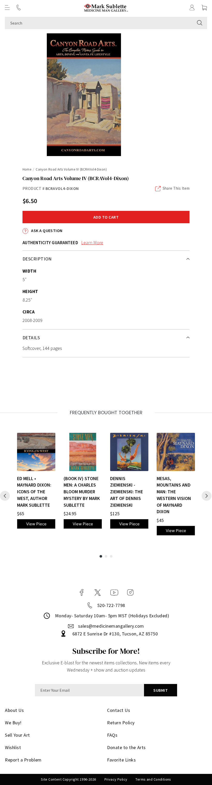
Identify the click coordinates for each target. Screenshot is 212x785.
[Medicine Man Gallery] (106, 8)
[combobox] (98, 23)
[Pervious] (5, 496)
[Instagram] (130, 592)
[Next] (206, 496)
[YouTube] (114, 592)
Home (27, 169)
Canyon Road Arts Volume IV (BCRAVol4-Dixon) (71, 169)
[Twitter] (97, 592)
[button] (7, 7)
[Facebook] (82, 592)
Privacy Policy (115, 779)
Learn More (92, 242)
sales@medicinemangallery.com (111, 626)
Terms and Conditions (153, 779)
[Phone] (18, 7)
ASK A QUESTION (46, 230)
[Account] (192, 7)
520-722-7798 (111, 605)
